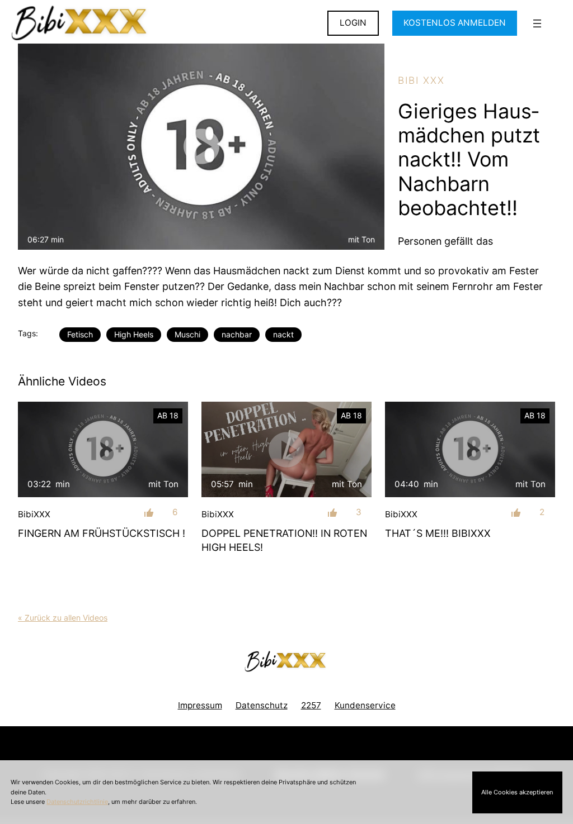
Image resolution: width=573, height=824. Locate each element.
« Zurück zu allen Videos (62, 617)
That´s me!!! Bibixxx (438, 533)
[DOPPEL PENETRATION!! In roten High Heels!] (286, 449)
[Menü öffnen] (537, 23)
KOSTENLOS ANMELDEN (454, 22)
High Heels (133, 334)
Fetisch (80, 334)
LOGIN (353, 22)
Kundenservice (365, 705)
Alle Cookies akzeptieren (517, 792)
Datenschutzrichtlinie (77, 802)
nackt (283, 334)
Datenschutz (262, 705)
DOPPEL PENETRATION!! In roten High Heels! (284, 540)
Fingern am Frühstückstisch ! (101, 533)
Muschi (187, 334)
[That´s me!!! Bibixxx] (470, 449)
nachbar (237, 334)
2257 (311, 705)
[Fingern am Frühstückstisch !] (103, 449)
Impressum (200, 705)
